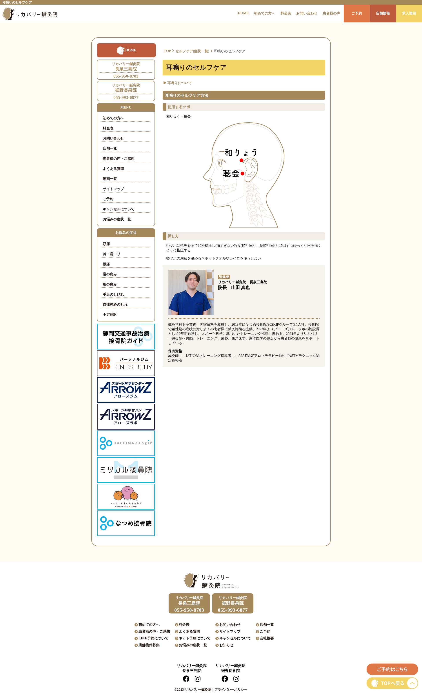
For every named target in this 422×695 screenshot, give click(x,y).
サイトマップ (113, 189)
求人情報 (409, 13)
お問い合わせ (306, 13)
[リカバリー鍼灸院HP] (28, 13)
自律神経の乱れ (115, 304)
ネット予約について (195, 638)
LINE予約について (153, 638)
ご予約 (356, 13)
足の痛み (110, 274)
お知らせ (226, 645)
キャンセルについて (119, 209)
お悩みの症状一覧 (117, 219)
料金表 (285, 13)
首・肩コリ (111, 254)
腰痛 (106, 264)
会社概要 (267, 638)
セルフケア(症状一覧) (192, 51)
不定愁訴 (110, 314)
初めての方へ (264, 13)
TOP (167, 51)
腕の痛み (110, 284)
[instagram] (198, 680)
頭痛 (106, 244)
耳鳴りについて (179, 83)
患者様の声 (331, 13)
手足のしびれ (113, 294)
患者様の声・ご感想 (119, 158)
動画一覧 (110, 179)
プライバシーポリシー (231, 689)
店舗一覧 (110, 148)
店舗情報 (383, 13)
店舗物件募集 (149, 645)
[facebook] (186, 680)
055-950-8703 (126, 70)
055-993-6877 (126, 91)
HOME (243, 13)
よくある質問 (113, 169)
